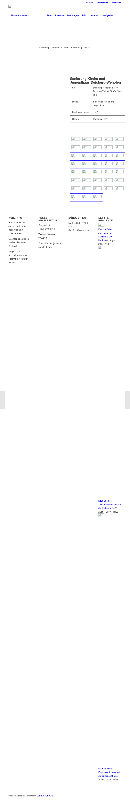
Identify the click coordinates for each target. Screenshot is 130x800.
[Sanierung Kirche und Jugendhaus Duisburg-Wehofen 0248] (86, 148)
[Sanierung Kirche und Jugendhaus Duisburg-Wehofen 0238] (86, 140)
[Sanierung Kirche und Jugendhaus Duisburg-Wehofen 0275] (108, 156)
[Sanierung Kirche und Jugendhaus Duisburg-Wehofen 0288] (97, 165)
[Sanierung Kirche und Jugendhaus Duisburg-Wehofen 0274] (97, 156)
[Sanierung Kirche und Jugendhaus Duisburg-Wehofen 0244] (119, 140)
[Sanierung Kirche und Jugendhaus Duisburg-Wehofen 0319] (86, 173)
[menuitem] (89, 3)
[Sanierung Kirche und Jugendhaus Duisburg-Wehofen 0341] (108, 181)
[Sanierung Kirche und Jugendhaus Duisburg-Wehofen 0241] (97, 140)
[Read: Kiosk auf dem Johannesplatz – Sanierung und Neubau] (101, 225)
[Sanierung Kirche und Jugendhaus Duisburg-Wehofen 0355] (97, 189)
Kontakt (89, 2)
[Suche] (119, 15)
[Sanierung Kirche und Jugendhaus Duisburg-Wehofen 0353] (86, 189)
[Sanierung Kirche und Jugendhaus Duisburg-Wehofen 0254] (108, 148)
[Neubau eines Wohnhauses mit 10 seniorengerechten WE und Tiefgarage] (127, 400)
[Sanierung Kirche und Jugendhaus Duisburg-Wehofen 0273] (86, 156)
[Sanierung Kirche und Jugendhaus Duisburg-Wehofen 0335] (75, 181)
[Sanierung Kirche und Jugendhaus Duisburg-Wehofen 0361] (97, 197)
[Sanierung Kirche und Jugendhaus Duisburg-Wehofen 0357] (119, 189)
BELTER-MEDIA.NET (46, 795)
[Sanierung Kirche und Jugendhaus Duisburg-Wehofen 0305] (75, 173)
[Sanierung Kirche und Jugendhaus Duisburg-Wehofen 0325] (97, 173)
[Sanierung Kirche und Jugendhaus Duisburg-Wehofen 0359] (75, 197)
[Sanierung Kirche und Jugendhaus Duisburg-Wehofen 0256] (119, 148)
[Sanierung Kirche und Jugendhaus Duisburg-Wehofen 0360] (86, 197)
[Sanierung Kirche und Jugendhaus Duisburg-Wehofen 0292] (108, 165)
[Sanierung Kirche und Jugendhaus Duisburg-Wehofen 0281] (119, 156)
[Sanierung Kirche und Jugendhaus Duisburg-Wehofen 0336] (86, 181)
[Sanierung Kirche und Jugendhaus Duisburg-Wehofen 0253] (97, 148)
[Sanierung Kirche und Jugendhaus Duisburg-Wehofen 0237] (75, 140)
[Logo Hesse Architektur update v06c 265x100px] (18, 15)
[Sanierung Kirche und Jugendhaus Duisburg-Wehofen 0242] (108, 140)
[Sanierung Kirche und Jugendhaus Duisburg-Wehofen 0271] (75, 156)
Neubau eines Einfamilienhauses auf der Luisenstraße (109, 772)
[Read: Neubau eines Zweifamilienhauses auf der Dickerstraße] (101, 248)
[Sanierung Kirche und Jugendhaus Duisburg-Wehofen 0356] (108, 189)
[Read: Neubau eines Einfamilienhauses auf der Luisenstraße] (101, 515)
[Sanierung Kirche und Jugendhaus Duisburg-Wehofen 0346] (119, 181)
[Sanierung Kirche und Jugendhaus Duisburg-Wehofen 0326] (108, 173)
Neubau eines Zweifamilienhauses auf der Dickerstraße (109, 504)
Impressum (117, 2)
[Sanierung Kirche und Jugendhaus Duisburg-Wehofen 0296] (119, 165)
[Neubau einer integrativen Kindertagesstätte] (2, 400)
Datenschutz (102, 2)
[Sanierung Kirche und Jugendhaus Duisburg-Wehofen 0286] (86, 165)
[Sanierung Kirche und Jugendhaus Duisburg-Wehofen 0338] (97, 181)
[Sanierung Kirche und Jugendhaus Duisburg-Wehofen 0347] (75, 189)
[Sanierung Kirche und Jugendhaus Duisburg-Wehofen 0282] (75, 165)
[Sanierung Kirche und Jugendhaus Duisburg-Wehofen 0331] (119, 173)
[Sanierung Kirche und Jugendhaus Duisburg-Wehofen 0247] (75, 148)
